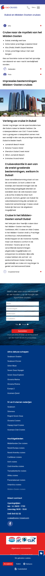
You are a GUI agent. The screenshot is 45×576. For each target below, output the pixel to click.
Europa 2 (11, 389)
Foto (9, 74)
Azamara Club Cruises (16, 430)
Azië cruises (12, 462)
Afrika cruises (12, 475)
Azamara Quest (13, 393)
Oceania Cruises (13, 421)
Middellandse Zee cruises (17, 443)
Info (9, 26)
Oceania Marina (13, 379)
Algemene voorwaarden (21, 548)
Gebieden (11, 69)
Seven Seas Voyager (15, 370)
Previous (1, 100)
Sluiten (18, 564)
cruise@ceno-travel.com (18, 518)
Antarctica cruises (14, 485)
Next (43, 100)
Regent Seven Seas (15, 416)
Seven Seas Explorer (15, 375)
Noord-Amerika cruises (16, 452)
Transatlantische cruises (16, 471)
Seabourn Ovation (14, 356)
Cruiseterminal (13, 272)
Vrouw (24, 324)
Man (17, 324)
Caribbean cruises (14, 457)
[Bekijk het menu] (37, 7)
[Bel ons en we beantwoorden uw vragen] (28, 8)
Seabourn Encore (14, 361)
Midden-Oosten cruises (16, 489)
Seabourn (11, 407)
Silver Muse (12, 366)
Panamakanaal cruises (16, 480)
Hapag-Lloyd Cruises (15, 425)
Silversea (11, 411)
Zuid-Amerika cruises (15, 466)
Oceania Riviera (13, 384)
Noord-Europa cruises (15, 448)
